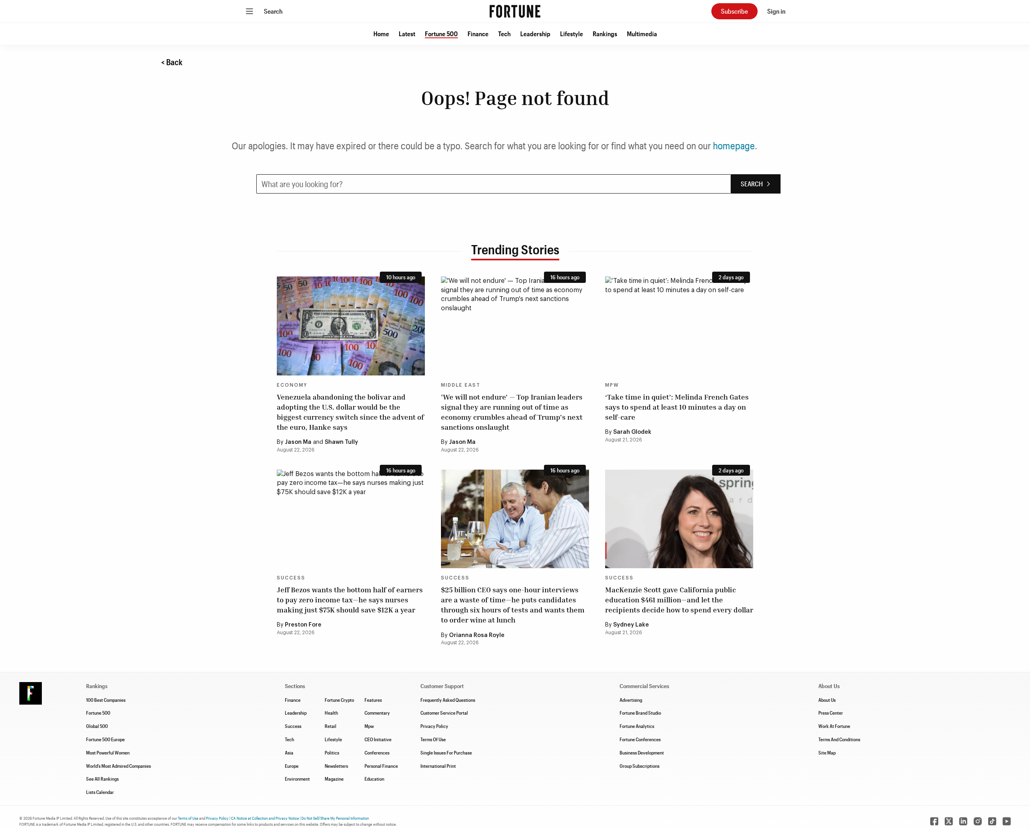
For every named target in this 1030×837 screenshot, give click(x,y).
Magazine (334, 778)
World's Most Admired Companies (118, 766)
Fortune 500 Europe (105, 739)
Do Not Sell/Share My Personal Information (335, 818)
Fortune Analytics (637, 726)
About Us (827, 700)
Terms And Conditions (839, 739)
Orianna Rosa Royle (477, 635)
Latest (407, 33)
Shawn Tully (341, 442)
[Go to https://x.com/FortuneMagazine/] (949, 821)
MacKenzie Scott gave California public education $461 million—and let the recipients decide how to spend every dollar (679, 599)
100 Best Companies (106, 700)
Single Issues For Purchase (446, 752)
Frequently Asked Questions (447, 700)
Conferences (377, 752)
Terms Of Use (433, 739)
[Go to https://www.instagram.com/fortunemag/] (978, 821)
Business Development (642, 752)
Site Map (827, 752)
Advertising (631, 700)
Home (381, 33)
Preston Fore (303, 625)
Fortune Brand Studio (640, 712)
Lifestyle (571, 33)
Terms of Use (188, 818)
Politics (332, 752)
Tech (504, 33)
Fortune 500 (441, 33)
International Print (438, 766)
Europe (292, 766)
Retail (330, 726)
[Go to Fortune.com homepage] (515, 11)
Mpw (369, 726)
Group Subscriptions (639, 766)
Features (373, 700)
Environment (297, 778)
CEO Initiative (378, 739)
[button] (381, 33)
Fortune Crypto (339, 700)
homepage (734, 145)
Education (374, 778)
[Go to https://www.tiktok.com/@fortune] (992, 821)
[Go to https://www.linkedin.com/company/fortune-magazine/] (963, 821)
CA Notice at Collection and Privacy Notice (265, 818)
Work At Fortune (834, 726)
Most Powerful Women (108, 752)
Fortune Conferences (640, 739)
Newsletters (336, 766)
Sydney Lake (631, 625)
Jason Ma (298, 442)
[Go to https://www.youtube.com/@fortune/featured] (1007, 821)
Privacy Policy (434, 726)
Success (291, 577)
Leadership (535, 33)
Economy (292, 385)
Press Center (830, 712)
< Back (172, 62)
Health (331, 712)
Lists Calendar (100, 792)
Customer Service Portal (444, 712)
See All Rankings (102, 778)
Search (273, 11)
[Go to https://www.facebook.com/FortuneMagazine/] (934, 821)
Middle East (460, 385)
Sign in (776, 11)
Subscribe (734, 11)
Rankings (605, 33)
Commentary (377, 712)
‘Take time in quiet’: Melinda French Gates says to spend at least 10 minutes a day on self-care (677, 406)
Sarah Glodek (632, 432)
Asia (289, 752)
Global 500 (97, 726)
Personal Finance (381, 766)
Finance (478, 33)
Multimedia (642, 33)
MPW (612, 385)
